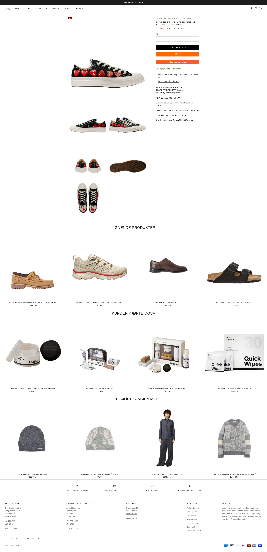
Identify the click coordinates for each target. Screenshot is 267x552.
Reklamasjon (192, 519)
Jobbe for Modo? (193, 527)
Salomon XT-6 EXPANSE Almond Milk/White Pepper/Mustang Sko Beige (100, 303)
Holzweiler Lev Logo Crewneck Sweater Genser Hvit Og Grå (234, 474)
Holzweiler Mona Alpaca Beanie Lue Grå (33, 474)
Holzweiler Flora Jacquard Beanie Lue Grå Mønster (99, 474)
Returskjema (191, 516)
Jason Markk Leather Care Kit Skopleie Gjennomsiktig (167, 388)
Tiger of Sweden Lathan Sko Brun (167, 303)
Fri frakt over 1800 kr (114, 491)
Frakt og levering (193, 508)
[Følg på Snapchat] (39, 538)
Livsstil (57, 8)
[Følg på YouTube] (28, 538)
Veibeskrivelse (10, 516)
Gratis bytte (152, 491)
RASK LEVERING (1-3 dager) (77, 491)
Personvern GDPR (194, 531)
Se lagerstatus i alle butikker (168, 81)
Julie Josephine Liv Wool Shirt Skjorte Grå (167, 474)
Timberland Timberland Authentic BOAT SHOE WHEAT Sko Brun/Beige (32, 303)
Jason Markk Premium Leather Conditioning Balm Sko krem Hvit (32, 388)
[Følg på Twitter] (11, 538)
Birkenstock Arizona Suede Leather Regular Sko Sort (234, 303)
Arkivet (79, 8)
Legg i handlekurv (177, 47)
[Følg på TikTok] (33, 538)
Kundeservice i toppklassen (190, 491)
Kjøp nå (177, 54)
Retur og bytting (193, 512)
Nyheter (19, 8)
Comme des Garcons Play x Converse (173, 18)
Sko (47, 8)
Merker (68, 8)
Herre (38, 8)
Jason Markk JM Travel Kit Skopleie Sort (100, 388)
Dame (29, 8)
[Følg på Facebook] (6, 538)
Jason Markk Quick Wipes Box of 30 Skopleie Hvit (234, 388)
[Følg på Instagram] (17, 538)
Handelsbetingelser (194, 523)
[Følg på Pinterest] (22, 538)
